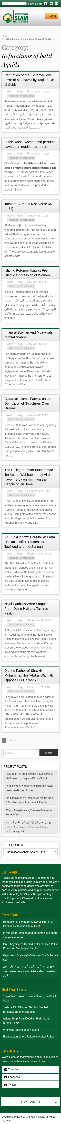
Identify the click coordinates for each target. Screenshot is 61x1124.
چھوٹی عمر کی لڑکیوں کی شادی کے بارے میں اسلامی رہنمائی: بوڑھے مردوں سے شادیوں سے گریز (29, 826)
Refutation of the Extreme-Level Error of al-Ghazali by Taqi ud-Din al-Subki (29, 80)
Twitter (11, 1084)
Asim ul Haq (14, 91)
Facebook (13, 1077)
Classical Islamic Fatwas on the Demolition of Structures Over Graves (28, 403)
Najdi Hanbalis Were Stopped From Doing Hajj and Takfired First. (26, 608)
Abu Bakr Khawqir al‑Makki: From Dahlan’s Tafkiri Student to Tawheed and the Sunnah (29, 541)
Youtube (12, 1069)
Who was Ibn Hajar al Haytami (21, 1030)
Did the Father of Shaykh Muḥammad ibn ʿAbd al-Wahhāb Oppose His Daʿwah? (28, 675)
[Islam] (15, 16)
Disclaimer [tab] (30, 1101)
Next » (12, 740)
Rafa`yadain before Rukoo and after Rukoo (29, 1036)
